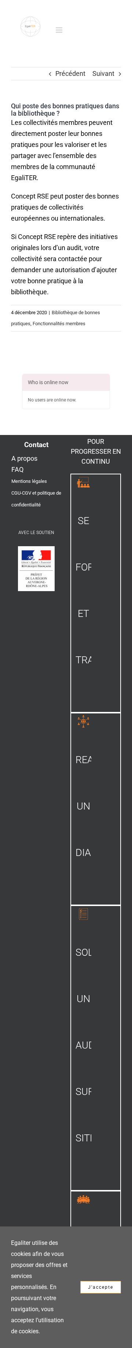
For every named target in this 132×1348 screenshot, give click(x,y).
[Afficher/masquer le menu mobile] (59, 30)
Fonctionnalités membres (59, 323)
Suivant (103, 73)
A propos (24, 458)
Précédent (70, 73)
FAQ (17, 469)
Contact (36, 444)
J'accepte (100, 1287)
